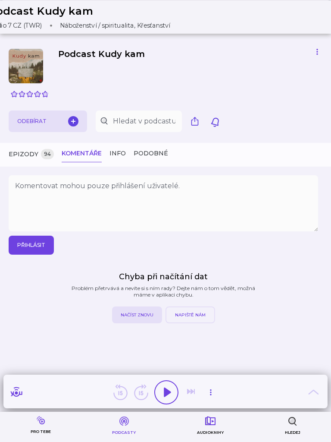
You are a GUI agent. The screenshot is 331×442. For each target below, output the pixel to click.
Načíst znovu (137, 315)
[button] (85, 17)
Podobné (151, 153)
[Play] (166, 392)
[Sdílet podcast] (197, 121)
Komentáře (82, 153)
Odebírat (32, 121)
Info (117, 153)
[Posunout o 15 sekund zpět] (120, 392)
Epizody (30, 154)
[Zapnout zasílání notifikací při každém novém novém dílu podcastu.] (215, 121)
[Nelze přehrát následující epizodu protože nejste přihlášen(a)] (191, 392)
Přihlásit (31, 245)
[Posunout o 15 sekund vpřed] (141, 392)
